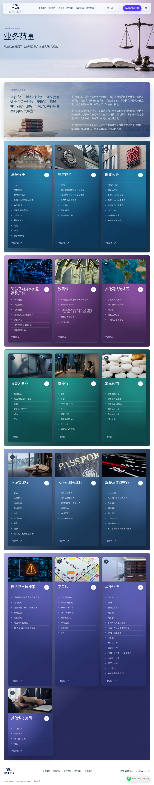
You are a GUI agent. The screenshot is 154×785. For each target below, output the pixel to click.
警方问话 (65, 210)
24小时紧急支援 (132, 8)
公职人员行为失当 (115, 205)
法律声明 (37, 781)
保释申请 (18, 190)
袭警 (16, 404)
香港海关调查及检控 (116, 623)
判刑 (16, 225)
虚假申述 (65, 508)
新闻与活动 (80, 8)
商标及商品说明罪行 (116, 673)
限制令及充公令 (68, 317)
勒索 (16, 493)
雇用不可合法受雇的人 (70, 503)
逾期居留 (65, 513)
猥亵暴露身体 (67, 419)
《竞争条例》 (67, 597)
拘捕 (63, 185)
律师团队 (51, 8)
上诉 (16, 185)
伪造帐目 (18, 508)
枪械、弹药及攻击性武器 (118, 628)
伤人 (16, 419)
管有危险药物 (114, 394)
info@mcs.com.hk (143, 771)
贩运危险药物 (114, 414)
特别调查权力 (114, 215)
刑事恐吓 (112, 617)
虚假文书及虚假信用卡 (24, 534)
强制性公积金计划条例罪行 (119, 653)
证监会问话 (19, 304)
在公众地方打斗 (21, 409)
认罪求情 (18, 215)
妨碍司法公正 (114, 658)
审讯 (16, 231)
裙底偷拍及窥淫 (68, 429)
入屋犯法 (18, 498)
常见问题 (70, 8)
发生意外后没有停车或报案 (119, 528)
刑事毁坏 (112, 613)
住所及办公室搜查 (69, 200)
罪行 (63, 633)
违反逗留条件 (67, 493)
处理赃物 (18, 518)
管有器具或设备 (115, 399)
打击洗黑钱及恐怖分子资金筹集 (74, 299)
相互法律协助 (114, 315)
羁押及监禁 (19, 220)
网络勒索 (18, 602)
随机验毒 (112, 419)
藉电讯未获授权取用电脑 (24, 628)
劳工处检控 (113, 643)
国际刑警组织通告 (115, 304)
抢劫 (16, 523)
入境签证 (18, 728)
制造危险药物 (114, 409)
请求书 (111, 310)
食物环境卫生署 (115, 633)
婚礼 (16, 744)
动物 (110, 602)
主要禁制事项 (67, 602)
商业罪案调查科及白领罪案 (72, 190)
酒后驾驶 (112, 508)
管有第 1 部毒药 (115, 404)
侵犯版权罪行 (114, 607)
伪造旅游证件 (67, 518)
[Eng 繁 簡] (113, 8)
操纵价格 (18, 320)
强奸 (63, 394)
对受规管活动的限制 (23, 325)
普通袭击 (18, 394)
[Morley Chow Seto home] (16, 8)
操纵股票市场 (20, 330)
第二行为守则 (67, 613)
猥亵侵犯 (65, 414)
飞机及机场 (113, 597)
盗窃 (16, 528)
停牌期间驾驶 (114, 523)
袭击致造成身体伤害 (23, 399)
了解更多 (16, 243)
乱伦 (63, 409)
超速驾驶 (112, 513)
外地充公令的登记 (115, 320)
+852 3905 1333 (127, 771)
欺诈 (16, 513)
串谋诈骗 (112, 210)
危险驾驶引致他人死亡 (117, 498)
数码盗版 (18, 613)
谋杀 (16, 414)
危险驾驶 (112, 503)
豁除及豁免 (66, 617)
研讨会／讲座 (20, 739)
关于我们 (42, 8)
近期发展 (65, 322)
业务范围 (60, 8)
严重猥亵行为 (67, 404)
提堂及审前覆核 (21, 210)
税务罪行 (112, 638)
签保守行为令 (20, 195)
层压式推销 (113, 663)
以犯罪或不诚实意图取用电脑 (26, 597)
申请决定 (65, 623)
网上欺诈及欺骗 (21, 623)
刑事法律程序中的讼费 (24, 200)
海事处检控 (113, 648)
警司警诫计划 (67, 215)
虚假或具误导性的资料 (24, 315)
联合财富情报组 (68, 304)
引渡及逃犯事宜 (115, 299)
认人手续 (65, 205)
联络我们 (90, 8)
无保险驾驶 (113, 518)
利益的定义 (113, 190)
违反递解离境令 (68, 498)
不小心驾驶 (113, 493)
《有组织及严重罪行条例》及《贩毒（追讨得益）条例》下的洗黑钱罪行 (76, 311)
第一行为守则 (67, 607)
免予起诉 (18, 205)
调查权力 (65, 628)
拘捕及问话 (113, 185)
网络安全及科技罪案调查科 (72, 195)
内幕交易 (18, 310)
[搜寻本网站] (146, 8)
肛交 (63, 399)
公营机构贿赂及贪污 (116, 195)
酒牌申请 (18, 733)
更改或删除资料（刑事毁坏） (26, 607)
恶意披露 (18, 617)
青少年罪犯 (19, 236)
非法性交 (65, 424)
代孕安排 (112, 668)
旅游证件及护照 (115, 220)
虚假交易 (18, 299)
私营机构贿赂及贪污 (116, 200)
